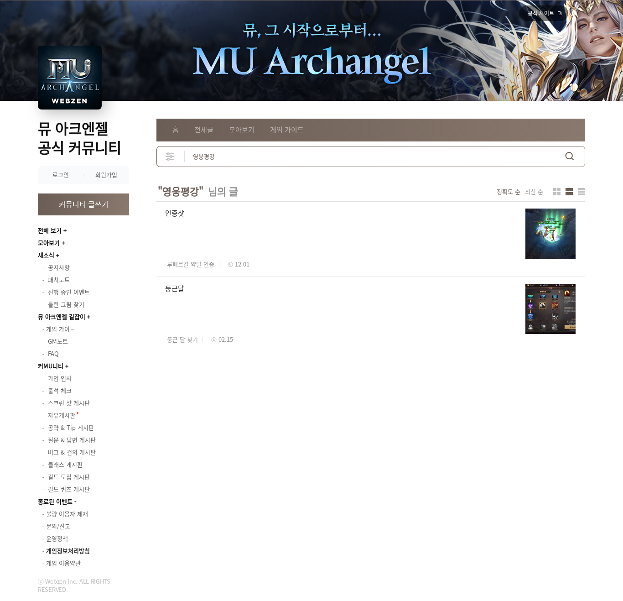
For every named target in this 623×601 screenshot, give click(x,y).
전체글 (203, 130)
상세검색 (170, 156)
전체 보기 (50, 230)
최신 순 (534, 191)
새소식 (46, 255)
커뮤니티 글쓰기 (84, 204)
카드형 (557, 191)
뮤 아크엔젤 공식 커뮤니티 (79, 137)
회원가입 (106, 174)
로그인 (60, 174)
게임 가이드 (287, 130)
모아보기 (49, 242)
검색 (569, 156)
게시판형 (581, 191)
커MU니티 (50, 365)
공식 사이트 (541, 13)
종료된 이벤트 (55, 501)
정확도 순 (508, 191)
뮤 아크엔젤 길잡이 (61, 316)
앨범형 (569, 191)
